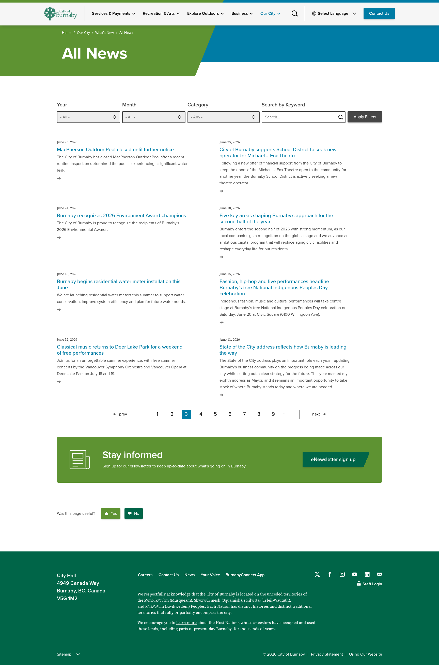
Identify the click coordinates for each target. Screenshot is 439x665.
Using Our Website (365, 654)
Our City (267, 13)
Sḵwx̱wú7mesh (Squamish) (218, 600)
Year (62, 105)
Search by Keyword (283, 105)
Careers (145, 574)
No (136, 513)
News (189, 574)
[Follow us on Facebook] (329, 574)
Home (66, 33)
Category (197, 105)
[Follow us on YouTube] (354, 574)
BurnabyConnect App (245, 574)
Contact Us (379, 13)
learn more (186, 622)
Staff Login (372, 584)
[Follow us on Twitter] (317, 574)
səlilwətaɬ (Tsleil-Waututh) (267, 600)
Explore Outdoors (203, 13)
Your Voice (210, 574)
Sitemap (64, 654)
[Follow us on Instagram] (342, 574)
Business (239, 13)
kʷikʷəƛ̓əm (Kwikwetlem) (167, 606)
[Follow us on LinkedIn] (367, 574)
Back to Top (426, 540)
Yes (114, 513)
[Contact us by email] (379, 574)
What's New (104, 33)
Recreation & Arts (159, 13)
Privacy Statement (327, 654)
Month (129, 105)
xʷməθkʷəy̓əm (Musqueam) (168, 600)
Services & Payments (111, 13)
